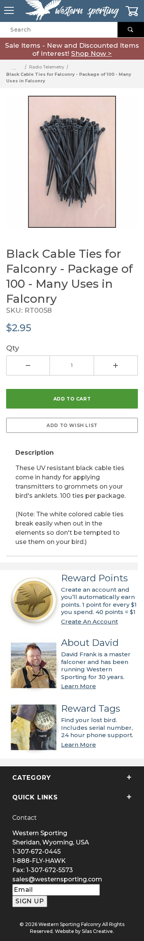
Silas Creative (97, 931)
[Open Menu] (9, 11)
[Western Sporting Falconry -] (72, 10)
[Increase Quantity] (116, 365)
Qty (12, 347)
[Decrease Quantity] (28, 365)
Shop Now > (91, 53)
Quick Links (35, 797)
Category (31, 777)
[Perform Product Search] (131, 29)
